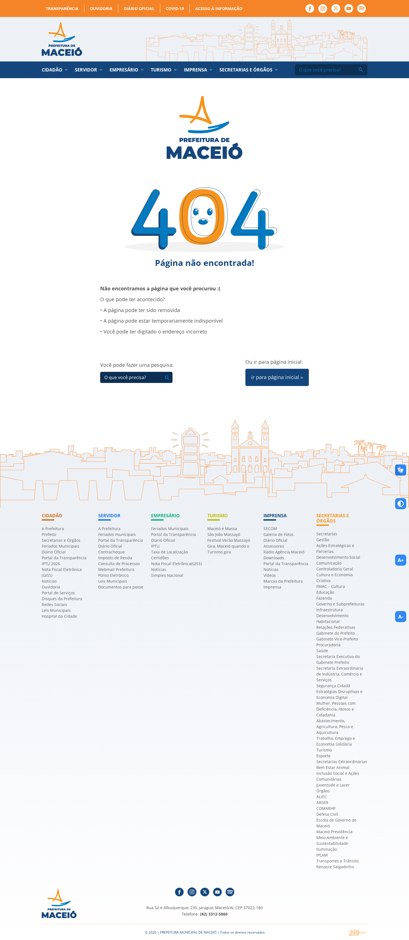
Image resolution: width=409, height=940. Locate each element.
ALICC (321, 796)
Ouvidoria (101, 8)
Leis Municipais (56, 610)
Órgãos (323, 790)
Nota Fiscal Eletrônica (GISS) (62, 572)
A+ (401, 560)
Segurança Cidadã (333, 685)
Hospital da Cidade (59, 616)
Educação (325, 592)
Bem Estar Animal (332, 767)
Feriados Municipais (60, 546)
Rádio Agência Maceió (283, 552)
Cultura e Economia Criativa (334, 577)
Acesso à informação (218, 8)
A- (400, 616)
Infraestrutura (329, 609)
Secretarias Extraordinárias (341, 761)
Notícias (49, 581)
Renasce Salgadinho (335, 866)
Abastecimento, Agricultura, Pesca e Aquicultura (334, 726)
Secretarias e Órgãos (246, 70)
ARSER (322, 802)
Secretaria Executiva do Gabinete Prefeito (338, 659)
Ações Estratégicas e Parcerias (335, 548)
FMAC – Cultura (330, 586)
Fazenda (324, 598)
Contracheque (111, 552)
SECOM (270, 528)
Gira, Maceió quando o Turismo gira (228, 549)
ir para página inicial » (277, 377)
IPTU (155, 546)
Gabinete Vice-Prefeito (337, 639)
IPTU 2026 (51, 563)
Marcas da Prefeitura (283, 581)
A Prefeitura (53, 528)
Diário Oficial (139, 8)
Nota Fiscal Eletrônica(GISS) (176, 563)
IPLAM (322, 855)
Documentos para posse (120, 587)
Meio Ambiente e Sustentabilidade (332, 840)
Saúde (322, 650)
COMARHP (326, 808)
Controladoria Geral (334, 569)
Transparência (62, 8)
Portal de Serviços (58, 592)
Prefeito (49, 534)
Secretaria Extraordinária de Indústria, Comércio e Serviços (339, 674)
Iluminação (326, 849)
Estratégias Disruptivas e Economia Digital (339, 694)
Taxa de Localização (169, 552)
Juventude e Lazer (333, 785)
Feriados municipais (117, 534)
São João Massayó (223, 534)
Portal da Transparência (64, 557)
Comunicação (328, 563)
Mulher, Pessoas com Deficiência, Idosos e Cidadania (336, 709)
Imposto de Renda (115, 557)
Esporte (323, 755)
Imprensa (272, 587)
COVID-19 (175, 8)
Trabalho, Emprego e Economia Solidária (335, 741)
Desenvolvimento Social (338, 557)
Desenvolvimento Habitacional (332, 618)
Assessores (273, 546)
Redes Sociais (54, 604)
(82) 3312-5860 (214, 914)
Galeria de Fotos (278, 534)
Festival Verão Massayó (228, 540)
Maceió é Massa (222, 528)
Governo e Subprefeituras (340, 604)
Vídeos (269, 575)
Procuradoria (328, 644)
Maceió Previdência (334, 831)
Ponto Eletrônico (113, 575)
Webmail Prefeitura (116, 569)
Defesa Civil (327, 814)
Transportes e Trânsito (337, 861)
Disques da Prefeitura (62, 598)
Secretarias (326, 533)
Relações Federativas (335, 627)
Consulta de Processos (119, 563)
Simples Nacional (167, 575)
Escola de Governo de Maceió (336, 822)
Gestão (322, 539)
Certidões (160, 557)
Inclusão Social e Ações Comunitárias (337, 776)
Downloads (273, 557)
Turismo (324, 750)
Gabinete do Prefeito (335, 633)
